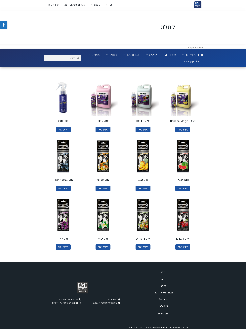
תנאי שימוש (163, 313)
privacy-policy (191, 61)
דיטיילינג (153, 55)
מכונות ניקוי (133, 55)
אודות (109, 4)
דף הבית (163, 279)
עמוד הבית (198, 47)
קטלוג (97, 4)
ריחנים (113, 55)
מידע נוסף (183, 129)
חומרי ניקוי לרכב (194, 55)
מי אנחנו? (163, 299)
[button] (3, 25)
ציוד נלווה (170, 55)
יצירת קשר (53, 4)
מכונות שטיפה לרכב (74, 4)
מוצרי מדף (94, 55)
